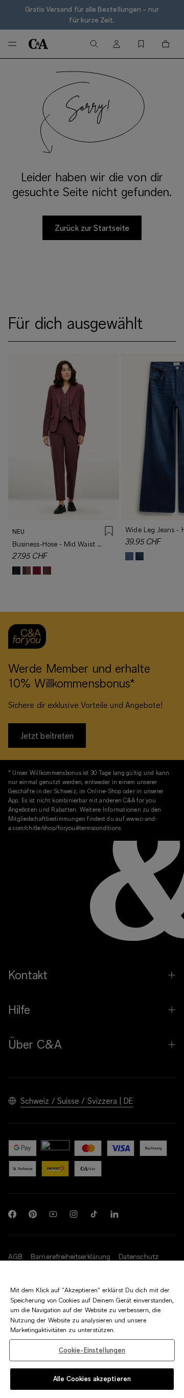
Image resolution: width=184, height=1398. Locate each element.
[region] (92, 1329)
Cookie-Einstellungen (92, 1350)
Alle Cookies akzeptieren (92, 1379)
